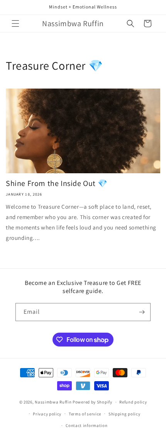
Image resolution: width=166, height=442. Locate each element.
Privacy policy (47, 414)
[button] (15, 23)
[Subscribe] (141, 312)
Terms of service (85, 414)
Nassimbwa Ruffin (53, 402)
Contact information (86, 425)
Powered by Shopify (92, 402)
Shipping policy (124, 414)
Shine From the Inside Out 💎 (56, 183)
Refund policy (133, 402)
